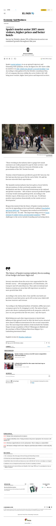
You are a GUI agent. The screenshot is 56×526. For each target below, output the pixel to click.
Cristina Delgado (18, 357)
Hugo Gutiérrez (28, 53)
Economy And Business (15, 20)
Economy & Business (10, 376)
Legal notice (20, 514)
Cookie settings (30, 514)
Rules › (49, 346)
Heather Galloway (25, 337)
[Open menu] (5, 13)
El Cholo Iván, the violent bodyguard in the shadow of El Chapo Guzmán (20, 458)
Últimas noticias (8, 433)
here (33, 382)
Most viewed (7, 452)
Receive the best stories (10, 487)
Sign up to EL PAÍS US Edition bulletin (15, 343)
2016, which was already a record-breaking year (32, 69)
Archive (32, 484)
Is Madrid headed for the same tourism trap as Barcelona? (30, 364)
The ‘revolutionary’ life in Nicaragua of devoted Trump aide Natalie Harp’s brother (22, 455)
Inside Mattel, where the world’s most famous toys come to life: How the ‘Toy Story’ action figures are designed (28, 460)
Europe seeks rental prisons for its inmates (17, 436)
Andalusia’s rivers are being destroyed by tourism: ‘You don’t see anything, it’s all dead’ (23, 463)
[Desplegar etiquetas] (49, 376)
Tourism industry (10, 27)
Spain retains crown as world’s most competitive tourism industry (31, 354)
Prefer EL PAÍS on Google (46, 58)
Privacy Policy (25, 514)
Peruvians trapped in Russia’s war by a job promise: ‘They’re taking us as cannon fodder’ (28, 443)
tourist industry (16, 64)
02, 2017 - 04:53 (29, 55)
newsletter (7, 484)
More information (9, 382)
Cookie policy (36, 514)
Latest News (6, 23)
